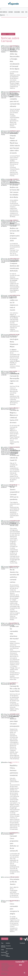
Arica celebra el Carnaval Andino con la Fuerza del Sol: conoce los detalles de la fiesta (15, 189)
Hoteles (8, 943)
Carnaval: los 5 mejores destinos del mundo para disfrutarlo (14, 266)
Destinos (11, 12)
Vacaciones (17, 12)
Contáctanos (20, 962)
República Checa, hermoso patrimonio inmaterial (14, 770)
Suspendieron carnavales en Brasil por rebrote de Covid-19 (15, 455)
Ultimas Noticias (3, 946)
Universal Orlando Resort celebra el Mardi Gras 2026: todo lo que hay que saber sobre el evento (15, 143)
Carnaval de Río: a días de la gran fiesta (15, 688)
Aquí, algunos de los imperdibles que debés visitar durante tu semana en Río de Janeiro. (14, 892)
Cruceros (8, 946)
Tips (26, 12)
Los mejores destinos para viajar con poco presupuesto (14, 721)
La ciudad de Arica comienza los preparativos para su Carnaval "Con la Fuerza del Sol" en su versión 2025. (15, 249)
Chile (22, 12)
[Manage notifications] (24, 973)
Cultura (8, 956)
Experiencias (4, 955)
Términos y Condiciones (4, 973)
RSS (20, 965)
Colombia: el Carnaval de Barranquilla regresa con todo (14, 378)
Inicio (4, 34)
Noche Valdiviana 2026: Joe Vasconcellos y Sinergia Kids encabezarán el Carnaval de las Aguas (14, 59)
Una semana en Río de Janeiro (14, 881)
